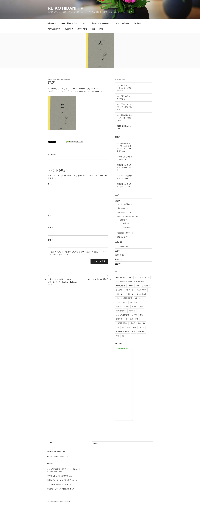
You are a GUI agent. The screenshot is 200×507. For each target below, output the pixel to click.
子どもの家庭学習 (53, 29)
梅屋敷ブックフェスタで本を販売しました (62, 480)
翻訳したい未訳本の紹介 (101, 23)
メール (51, 228)
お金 (137, 286)
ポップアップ (140, 298)
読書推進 (141, 331)
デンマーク (129, 290)
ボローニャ (120, 294)
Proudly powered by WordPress (58, 501)
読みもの (126, 227)
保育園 (118, 306)
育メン (141, 327)
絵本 (124, 223)
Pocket (80, 142)
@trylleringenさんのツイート (57, 456)
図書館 (134, 306)
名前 (50, 215)
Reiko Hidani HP (65, 8)
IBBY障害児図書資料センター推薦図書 (130, 281)
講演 (101, 29)
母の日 (132, 323)
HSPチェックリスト (142, 277)
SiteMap (95, 444)
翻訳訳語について (123, 233)
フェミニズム (141, 290)
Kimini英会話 (120, 286)
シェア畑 (119, 290)
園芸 (141, 306)
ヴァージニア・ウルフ (138, 302)
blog (116, 201)
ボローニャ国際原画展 (124, 298)
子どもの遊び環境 (122, 315)
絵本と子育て (82, 29)
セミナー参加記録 (122, 23)
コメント (51, 184)
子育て (134, 315)
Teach (130, 286)
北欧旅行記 (137, 23)
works (85, 23)
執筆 (93, 29)
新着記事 (50, 23)
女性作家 (132, 311)
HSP (130, 277)
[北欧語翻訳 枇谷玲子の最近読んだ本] (124, 420)
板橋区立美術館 (121, 323)
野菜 (117, 336)
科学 (128, 327)
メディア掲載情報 (123, 204)
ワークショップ (121, 302)
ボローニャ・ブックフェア (137, 294)
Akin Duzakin (120, 277)
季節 (141, 315)
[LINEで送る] (71, 142)
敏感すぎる (134, 319)
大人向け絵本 (121, 311)
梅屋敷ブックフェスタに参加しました (61, 489)
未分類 (117, 259)
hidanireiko (65, 79)
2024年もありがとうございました (59, 476)
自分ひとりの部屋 (122, 331)
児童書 (122, 220)
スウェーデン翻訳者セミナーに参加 (60, 484)
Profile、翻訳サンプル (68, 23)
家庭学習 (118, 255)
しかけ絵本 (146, 286)
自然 (133, 331)
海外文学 (141, 323)
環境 (117, 327)
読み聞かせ (69, 29)
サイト (50, 240)
